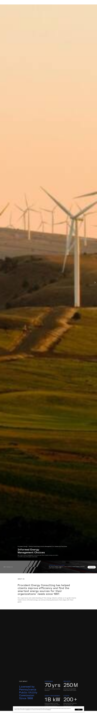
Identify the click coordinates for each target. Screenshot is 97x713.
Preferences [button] (49, 709)
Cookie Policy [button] (28, 709)
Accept (79, 709)
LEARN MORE (92, 567)
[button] (95, 282)
